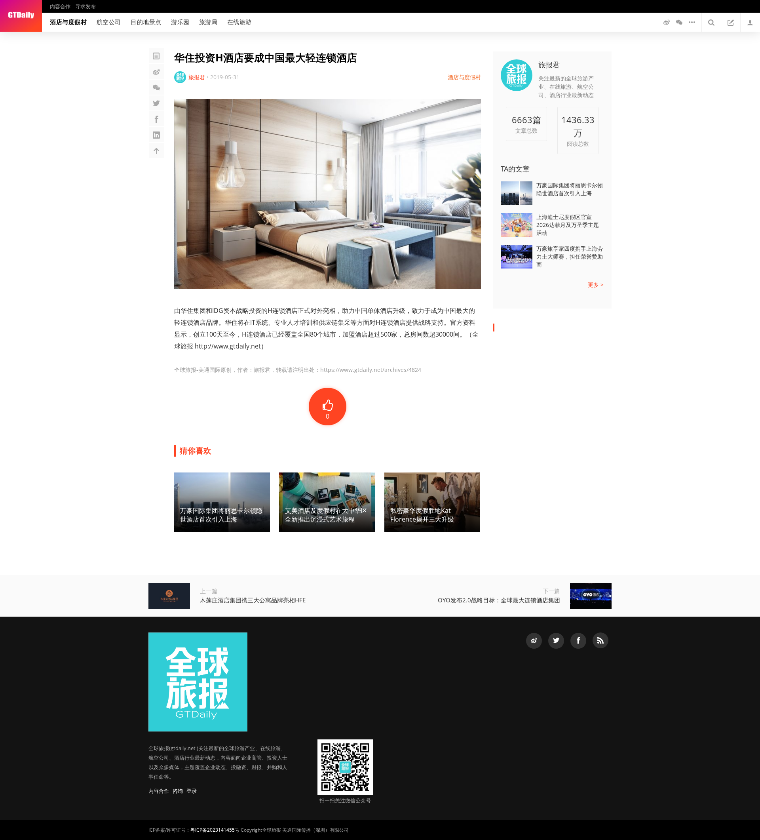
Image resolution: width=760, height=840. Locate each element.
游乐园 (180, 22)
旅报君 (549, 64)
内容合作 (60, 6)
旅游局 (208, 22)
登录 (191, 790)
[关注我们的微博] (666, 22)
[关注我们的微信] (679, 22)
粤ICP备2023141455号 (214, 830)
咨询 (178, 790)
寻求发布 (85, 6)
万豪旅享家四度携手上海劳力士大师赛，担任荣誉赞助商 (569, 256)
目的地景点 (146, 22)
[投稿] (730, 22)
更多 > (596, 284)
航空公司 (109, 22)
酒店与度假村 (68, 22)
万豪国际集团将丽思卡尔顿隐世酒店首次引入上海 (569, 189)
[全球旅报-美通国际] (21, 16)
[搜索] (711, 22)
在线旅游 (239, 22)
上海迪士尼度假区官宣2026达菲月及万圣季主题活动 (567, 224)
